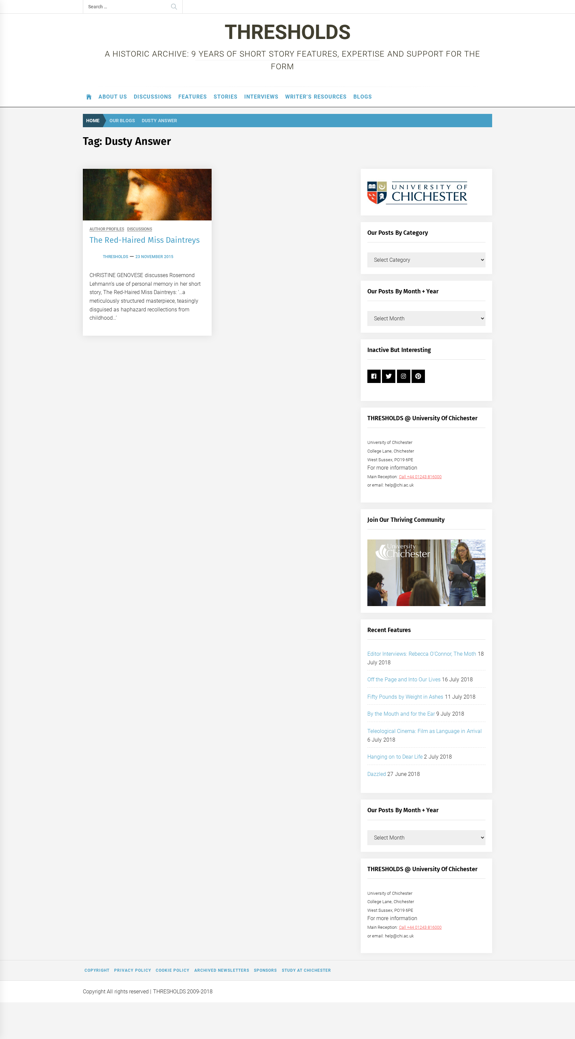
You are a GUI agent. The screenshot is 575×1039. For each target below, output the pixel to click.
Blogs (362, 97)
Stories (226, 97)
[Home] (89, 97)
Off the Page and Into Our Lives (404, 679)
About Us (112, 97)
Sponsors (265, 970)
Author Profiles (107, 229)
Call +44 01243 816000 (420, 476)
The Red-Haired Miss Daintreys (145, 240)
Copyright (97, 970)
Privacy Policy (132, 970)
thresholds (115, 256)
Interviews (261, 97)
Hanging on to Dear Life (395, 757)
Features (192, 97)
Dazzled (376, 774)
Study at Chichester (306, 970)
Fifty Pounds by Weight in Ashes (405, 697)
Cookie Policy (172, 970)
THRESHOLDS (288, 32)
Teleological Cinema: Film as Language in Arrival (424, 731)
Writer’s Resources (315, 97)
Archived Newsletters (221, 970)
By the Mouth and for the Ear (401, 714)
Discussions (153, 97)
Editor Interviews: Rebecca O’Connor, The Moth (422, 654)
